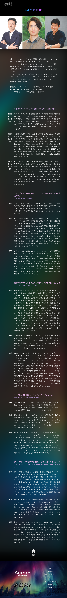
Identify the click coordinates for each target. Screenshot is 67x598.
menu (62, 4)
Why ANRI (50, 571)
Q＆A (50, 591)
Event (50, 587)
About (50, 568)
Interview (50, 578)
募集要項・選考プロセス (50, 581)
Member (50, 584)
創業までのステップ (50, 574)
